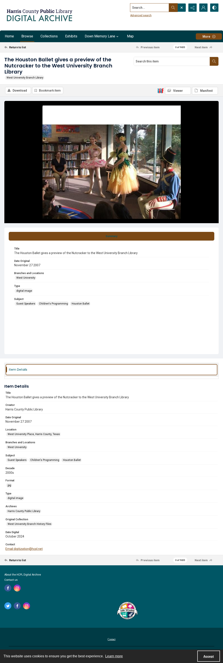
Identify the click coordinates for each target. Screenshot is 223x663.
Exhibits (71, 36)
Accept (208, 656)
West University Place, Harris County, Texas (34, 434)
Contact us (11, 579)
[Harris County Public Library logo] (127, 611)
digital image (24, 290)
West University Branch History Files (29, 524)
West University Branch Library (25, 77)
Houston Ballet (81, 303)
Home (9, 36)
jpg (9, 485)
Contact (111, 639)
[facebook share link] (7, 587)
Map (130, 36)
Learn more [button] (114, 656)
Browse (27, 36)
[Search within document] (214, 61)
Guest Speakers (25, 303)
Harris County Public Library (24, 511)
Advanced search (141, 15)
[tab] (111, 236)
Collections (49, 36)
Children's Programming (53, 303)
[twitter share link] (7, 605)
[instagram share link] (17, 587)
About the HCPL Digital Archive (22, 574)
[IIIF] (160, 90)
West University (25, 277)
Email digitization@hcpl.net (24, 549)
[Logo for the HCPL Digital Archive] (39, 15)
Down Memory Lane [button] (100, 36)
